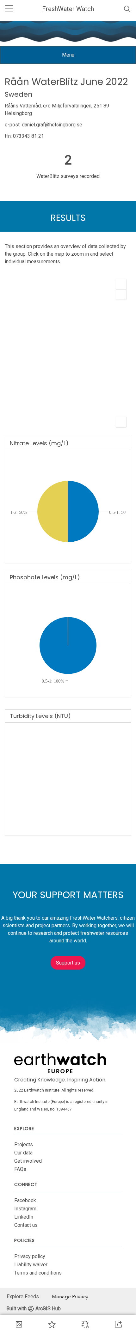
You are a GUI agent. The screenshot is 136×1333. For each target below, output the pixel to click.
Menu (73, 58)
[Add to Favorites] (52, 1324)
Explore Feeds (23, 1296)
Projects (23, 1144)
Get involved (28, 1161)
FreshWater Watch (68, 9)
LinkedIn (23, 1217)
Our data (23, 1153)
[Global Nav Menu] (9, 9)
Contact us (26, 1225)
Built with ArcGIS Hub (33, 1309)
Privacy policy (29, 1256)
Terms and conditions (38, 1273)
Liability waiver (30, 1265)
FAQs (20, 1169)
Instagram (25, 1209)
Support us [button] (68, 963)
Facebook (25, 1200)
